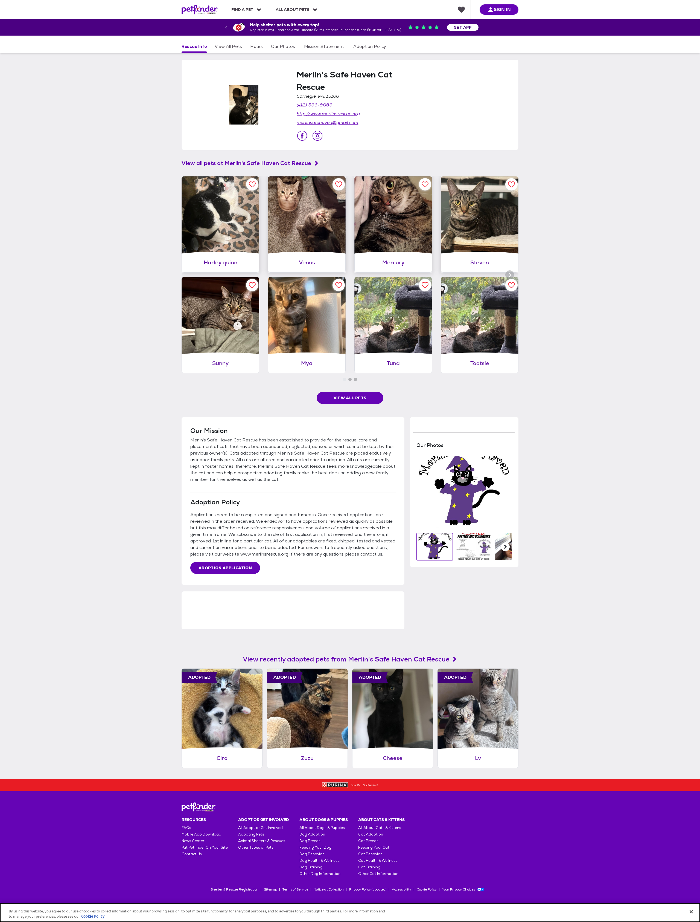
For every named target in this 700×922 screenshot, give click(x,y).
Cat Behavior (370, 854)
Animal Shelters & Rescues (261, 841)
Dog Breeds (309, 841)
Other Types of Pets (255, 847)
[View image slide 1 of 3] (434, 546)
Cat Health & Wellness (377, 860)
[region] (350, 912)
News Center (193, 841)
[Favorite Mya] (339, 285)
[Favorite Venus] (339, 184)
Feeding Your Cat (373, 847)
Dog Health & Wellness (319, 860)
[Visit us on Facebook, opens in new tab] (302, 135)
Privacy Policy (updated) (367, 889)
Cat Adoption (370, 834)
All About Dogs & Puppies (322, 827)
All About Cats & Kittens (379, 827)
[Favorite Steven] (511, 184)
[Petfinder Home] (200, 9)
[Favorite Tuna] (425, 285)
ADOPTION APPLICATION (225, 567)
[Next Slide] (505, 546)
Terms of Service (295, 889)
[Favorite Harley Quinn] (252, 184)
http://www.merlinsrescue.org (328, 114)
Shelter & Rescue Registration (234, 889)
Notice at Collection (329, 889)
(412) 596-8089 (314, 105)
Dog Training (310, 867)
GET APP (463, 27)
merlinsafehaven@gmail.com (327, 122)
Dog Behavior (311, 854)
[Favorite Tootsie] (511, 285)
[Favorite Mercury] (425, 184)
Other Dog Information (319, 873)
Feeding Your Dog (315, 847)
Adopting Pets (251, 834)
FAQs (186, 827)
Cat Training (369, 867)
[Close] (691, 912)
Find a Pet (242, 9)
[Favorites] (461, 9)
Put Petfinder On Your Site (205, 847)
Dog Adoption (312, 834)
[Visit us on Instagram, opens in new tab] (317, 135)
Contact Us (192, 854)
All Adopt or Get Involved (260, 827)
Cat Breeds (368, 841)
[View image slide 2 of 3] (473, 546)
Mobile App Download (201, 834)
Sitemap (270, 889)
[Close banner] (225, 27)
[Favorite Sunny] (252, 285)
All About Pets (292, 9)
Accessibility (401, 889)
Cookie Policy (427, 889)
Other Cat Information (378, 873)
